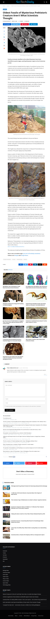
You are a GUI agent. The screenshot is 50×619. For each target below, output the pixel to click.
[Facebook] (4, 31)
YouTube (5, 555)
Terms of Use (40, 615)
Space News (5, 582)
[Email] (4, 45)
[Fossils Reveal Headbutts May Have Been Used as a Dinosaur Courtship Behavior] (36, 296)
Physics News (6, 578)
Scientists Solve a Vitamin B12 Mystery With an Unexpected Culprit (27, 534)
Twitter (4, 553)
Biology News (6, 570)
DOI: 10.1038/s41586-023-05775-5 (16, 246)
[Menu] (3, 2)
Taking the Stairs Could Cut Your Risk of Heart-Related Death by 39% (28, 513)
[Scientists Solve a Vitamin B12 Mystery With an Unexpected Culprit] (6, 536)
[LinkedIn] (4, 37)
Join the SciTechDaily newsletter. (32, 253)
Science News (6, 580)
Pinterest (5, 557)
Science (4, 9)
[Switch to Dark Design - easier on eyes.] (44, 2)
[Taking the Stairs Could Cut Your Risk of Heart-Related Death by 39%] (6, 515)
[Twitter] (4, 34)
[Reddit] (4, 48)
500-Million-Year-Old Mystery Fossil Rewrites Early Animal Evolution (11, 287)
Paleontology (19, 259)
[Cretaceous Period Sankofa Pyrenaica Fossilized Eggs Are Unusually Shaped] (13, 332)
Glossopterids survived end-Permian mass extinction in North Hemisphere (17, 433)
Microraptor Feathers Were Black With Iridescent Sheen (35, 340)
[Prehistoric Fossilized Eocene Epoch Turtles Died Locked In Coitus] (36, 313)
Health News (5, 576)
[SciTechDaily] (25, 2)
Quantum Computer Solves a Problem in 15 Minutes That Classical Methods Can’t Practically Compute (27, 507)
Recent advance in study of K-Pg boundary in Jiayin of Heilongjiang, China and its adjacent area (21, 451)
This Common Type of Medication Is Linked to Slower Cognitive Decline (28, 500)
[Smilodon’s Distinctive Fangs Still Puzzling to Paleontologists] (13, 296)
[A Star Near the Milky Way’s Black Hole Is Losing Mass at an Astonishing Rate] (6, 529)
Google (16, 255)
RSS (3, 561)
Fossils (13, 259)
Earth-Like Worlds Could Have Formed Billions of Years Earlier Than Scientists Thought (21, 602)
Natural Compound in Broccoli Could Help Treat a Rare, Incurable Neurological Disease (22, 594)
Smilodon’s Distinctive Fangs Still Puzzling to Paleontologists (13, 304)
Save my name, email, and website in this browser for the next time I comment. (23, 406)
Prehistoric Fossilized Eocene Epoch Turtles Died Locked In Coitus (36, 321)
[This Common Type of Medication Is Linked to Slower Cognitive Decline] (6, 501)
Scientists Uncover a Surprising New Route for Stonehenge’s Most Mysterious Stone (27, 521)
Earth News (5, 574)
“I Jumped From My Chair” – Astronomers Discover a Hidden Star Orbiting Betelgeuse (21, 605)
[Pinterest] (4, 40)
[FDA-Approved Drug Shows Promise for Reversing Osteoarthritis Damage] (6, 487)
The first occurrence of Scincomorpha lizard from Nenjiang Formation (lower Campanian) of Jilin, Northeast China (24, 421)
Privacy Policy (34, 615)
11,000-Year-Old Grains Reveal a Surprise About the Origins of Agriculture (26, 493)
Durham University (7, 259)
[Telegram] (4, 42)
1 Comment (21, 21)
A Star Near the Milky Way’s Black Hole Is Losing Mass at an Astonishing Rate (28, 528)
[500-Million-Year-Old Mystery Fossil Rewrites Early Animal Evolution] (13, 279)
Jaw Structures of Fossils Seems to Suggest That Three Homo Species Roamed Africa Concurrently (13, 322)
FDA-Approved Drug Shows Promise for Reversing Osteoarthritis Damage (29, 486)
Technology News (6, 585)
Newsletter (5, 559)
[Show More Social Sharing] (39, 24)
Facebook (5, 550)
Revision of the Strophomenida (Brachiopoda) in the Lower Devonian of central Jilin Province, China (22, 429)
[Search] (46, 2)
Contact (20, 615)
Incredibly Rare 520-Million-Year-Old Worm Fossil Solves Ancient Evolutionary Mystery (36, 287)
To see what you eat (7, 418)
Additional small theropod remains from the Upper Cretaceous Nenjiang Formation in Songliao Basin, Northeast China (24, 437)
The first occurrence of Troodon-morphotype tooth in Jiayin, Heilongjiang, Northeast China (20, 441)
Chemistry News (6, 572)
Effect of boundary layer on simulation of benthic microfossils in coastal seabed (18, 444)
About (16, 615)
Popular (25, 259)
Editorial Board (27, 615)
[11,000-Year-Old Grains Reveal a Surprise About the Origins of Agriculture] (6, 494)
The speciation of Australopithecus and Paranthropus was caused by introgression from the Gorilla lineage (23, 447)
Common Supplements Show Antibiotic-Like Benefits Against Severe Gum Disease (20, 596)
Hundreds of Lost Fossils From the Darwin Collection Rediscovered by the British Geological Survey (13, 358)
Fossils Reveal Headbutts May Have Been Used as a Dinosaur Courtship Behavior (36, 304)
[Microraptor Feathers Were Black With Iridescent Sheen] (36, 332)
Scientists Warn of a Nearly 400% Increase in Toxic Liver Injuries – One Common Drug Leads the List (24, 599)
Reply (45, 374)
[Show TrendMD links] (46, 456)
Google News (24, 255)
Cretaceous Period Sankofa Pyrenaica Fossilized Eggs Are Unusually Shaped (12, 340)
